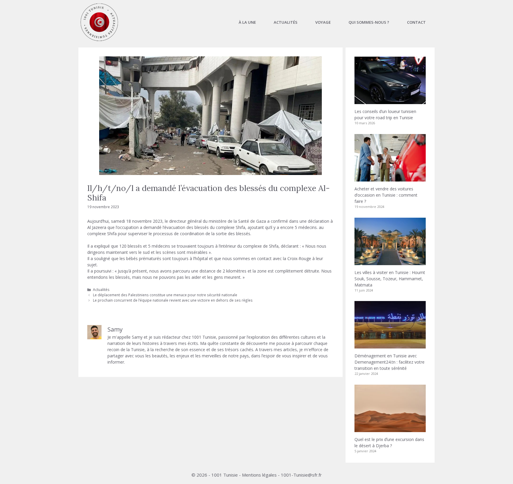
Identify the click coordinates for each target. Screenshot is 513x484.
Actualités (285, 22)
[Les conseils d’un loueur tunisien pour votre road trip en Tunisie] (390, 101)
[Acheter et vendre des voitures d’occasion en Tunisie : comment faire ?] (390, 178)
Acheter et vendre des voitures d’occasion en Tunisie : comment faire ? (385, 195)
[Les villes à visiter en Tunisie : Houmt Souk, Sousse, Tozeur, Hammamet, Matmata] (390, 262)
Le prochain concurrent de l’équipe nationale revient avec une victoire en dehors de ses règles (173, 300)
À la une (247, 22)
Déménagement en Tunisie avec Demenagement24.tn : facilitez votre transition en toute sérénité (389, 362)
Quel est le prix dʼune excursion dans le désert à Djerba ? (389, 442)
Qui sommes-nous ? (369, 22)
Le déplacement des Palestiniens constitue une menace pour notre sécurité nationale (165, 294)
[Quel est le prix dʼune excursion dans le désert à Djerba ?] (390, 429)
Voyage (323, 22)
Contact (416, 22)
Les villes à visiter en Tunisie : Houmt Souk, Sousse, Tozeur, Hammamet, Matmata (389, 279)
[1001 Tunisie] (99, 22)
